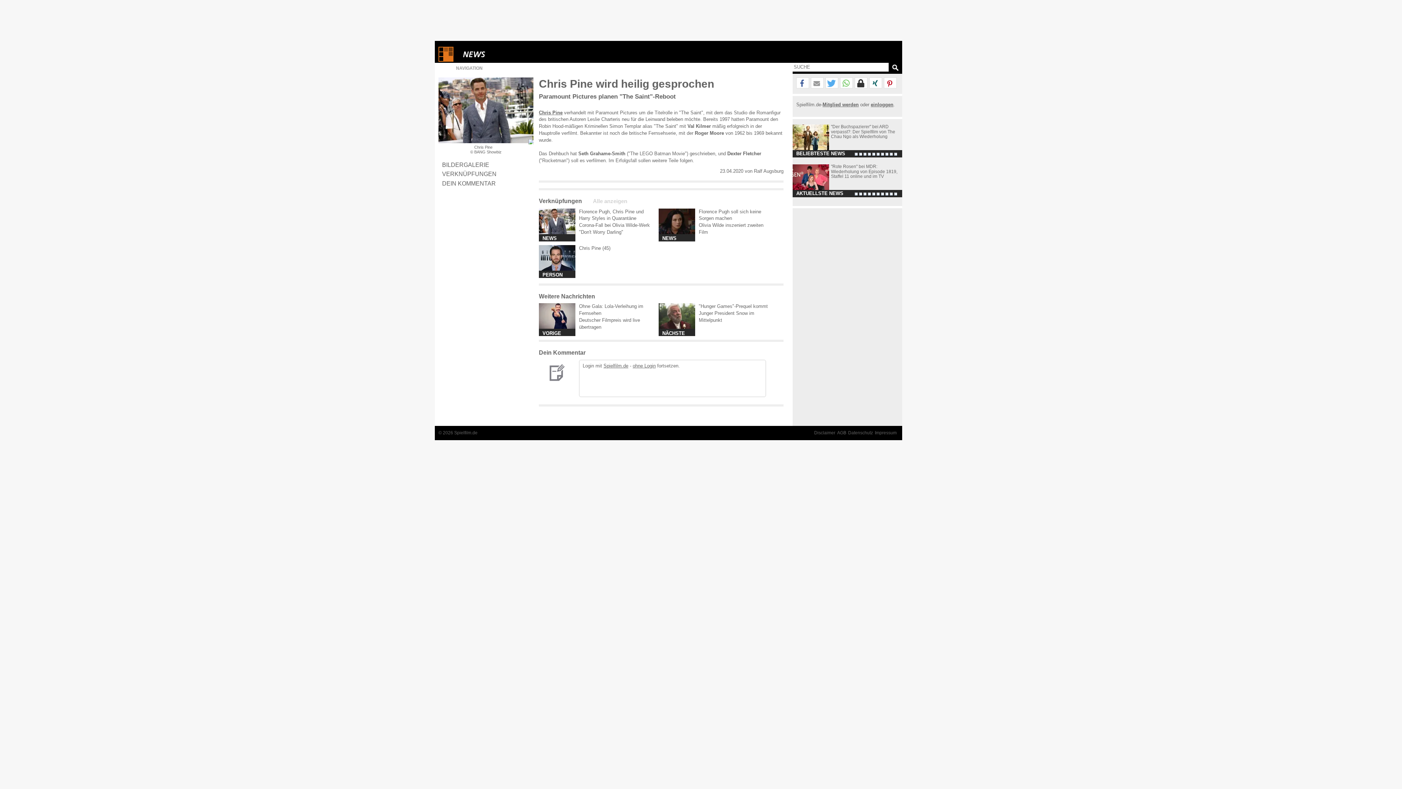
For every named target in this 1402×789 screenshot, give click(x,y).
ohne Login (644, 366)
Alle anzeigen (610, 201)
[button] (803, 83)
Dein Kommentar (469, 183)
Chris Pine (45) (594, 248)
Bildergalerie (465, 164)
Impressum (886, 432)
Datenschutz (860, 432)
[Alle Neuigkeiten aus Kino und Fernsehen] (500, 54)
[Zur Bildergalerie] (530, 141)
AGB (841, 432)
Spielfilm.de (616, 366)
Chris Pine (551, 112)
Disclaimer (824, 432)
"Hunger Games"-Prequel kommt (733, 306)
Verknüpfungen (469, 174)
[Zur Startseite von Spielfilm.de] (445, 60)
